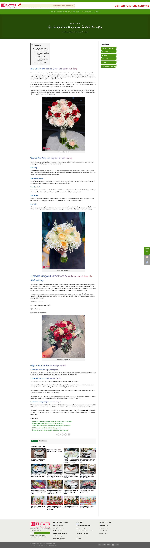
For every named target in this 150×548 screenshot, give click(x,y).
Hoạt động (78, 538)
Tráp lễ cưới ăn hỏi (73, 12)
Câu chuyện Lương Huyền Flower (83, 528)
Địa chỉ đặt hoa (75, 23)
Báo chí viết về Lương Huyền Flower (84, 530)
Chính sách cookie (103, 530)
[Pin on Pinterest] (66, 434)
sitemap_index (146, 1)
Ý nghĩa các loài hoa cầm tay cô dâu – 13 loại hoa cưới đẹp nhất (50, 430)
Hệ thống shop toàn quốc (82, 536)
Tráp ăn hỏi (105, 59)
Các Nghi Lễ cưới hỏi (107, 48)
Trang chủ (53, 12)
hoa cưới (46, 77)
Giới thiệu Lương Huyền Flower (83, 525)
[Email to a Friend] (63, 434)
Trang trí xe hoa (87, 12)
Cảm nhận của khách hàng (82, 533)
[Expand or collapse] (48, 45)
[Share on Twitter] (60, 434)
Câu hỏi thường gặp (57, 536)
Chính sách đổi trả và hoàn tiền (60, 533)
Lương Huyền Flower (82, 32)
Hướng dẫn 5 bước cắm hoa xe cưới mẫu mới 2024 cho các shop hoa (51, 425)
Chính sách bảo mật (103, 528)
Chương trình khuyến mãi (59, 538)
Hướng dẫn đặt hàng (58, 525)
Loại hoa (96, 12)
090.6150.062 (38, 533)
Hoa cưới (104, 55)
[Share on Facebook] (57, 434)
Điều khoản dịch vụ (103, 525)
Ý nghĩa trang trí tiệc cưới (109, 66)
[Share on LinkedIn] (69, 434)
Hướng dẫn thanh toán (58, 528)
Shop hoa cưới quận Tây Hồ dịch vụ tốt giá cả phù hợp (47, 423)
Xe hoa (104, 62)
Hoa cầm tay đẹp (62, 12)
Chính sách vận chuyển (58, 530)
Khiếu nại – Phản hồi (103, 533)
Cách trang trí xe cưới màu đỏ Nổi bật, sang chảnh (46, 428)
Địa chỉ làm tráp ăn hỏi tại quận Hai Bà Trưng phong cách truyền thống (52, 421)
